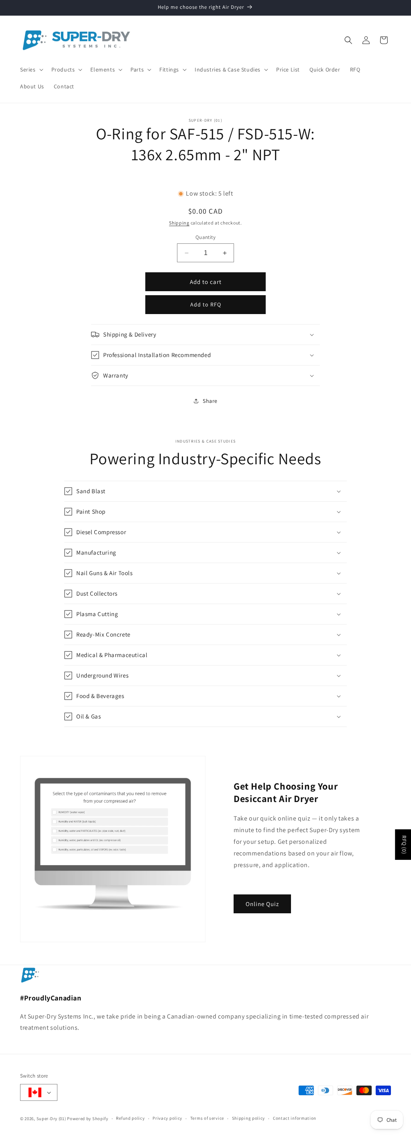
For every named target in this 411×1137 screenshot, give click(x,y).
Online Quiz (262, 904)
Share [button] (210, 400)
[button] (31, 69)
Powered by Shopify (87, 1118)
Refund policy (130, 1118)
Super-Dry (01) (51, 1118)
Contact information (294, 1118)
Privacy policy (167, 1118)
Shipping (179, 223)
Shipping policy (248, 1118)
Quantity (205, 237)
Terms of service (207, 1118)
